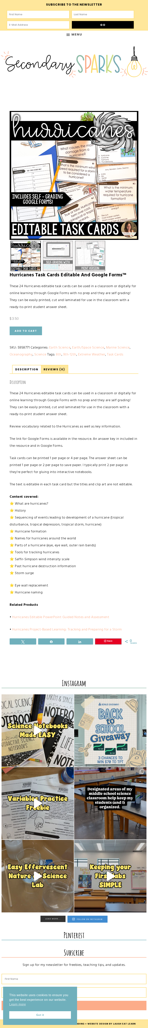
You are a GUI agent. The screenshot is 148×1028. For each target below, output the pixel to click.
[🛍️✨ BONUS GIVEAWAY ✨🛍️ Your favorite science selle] (110, 730)
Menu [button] (76, 34)
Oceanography (21, 354)
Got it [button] (40, 1014)
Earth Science (60, 347)
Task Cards (115, 354)
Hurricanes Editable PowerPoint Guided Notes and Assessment (60, 617)
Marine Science (118, 347)
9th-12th (69, 354)
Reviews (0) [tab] (54, 369)
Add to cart (26, 331)
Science (40, 354)
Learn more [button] (17, 1004)
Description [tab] (26, 369)
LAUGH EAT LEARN (124, 1024)
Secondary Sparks (74, 64)
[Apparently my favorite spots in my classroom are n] (110, 803)
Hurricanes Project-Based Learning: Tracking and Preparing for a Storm (67, 629)
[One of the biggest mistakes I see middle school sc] (38, 876)
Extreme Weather (91, 354)
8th (58, 354)
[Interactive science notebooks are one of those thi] (38, 730)
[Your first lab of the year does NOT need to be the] (110, 876)
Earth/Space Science (88, 347)
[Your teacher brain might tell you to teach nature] (38, 803)
